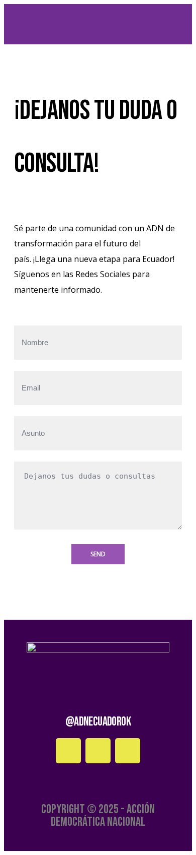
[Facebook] (68, 750)
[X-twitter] (127, 750)
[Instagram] (98, 750)
